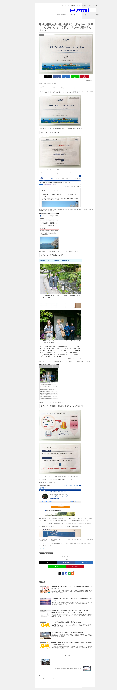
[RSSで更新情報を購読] (72, 573)
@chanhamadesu (67, 87)
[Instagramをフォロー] (66, 573)
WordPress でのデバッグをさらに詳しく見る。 (49, 682)
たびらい (41, 548)
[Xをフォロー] (59, 573)
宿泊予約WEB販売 (49, 553)
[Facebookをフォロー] (63, 573)
